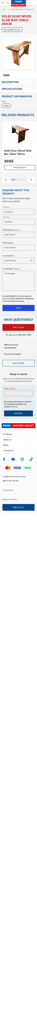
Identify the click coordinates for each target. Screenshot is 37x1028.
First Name (6, 207)
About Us (7, 439)
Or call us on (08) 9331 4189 (18, 335)
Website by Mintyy (9, 499)
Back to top (18, 507)
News (5, 445)
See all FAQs (18, 363)
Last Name (6, 217)
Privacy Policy (7, 490)
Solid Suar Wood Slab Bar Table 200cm (23, 9)
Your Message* (11, 269)
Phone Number (7, 243)
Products (7, 434)
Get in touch (18, 327)
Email (9, 389)
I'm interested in (8, 256)
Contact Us (8, 450)
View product (20, 167)
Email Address (11, 230)
